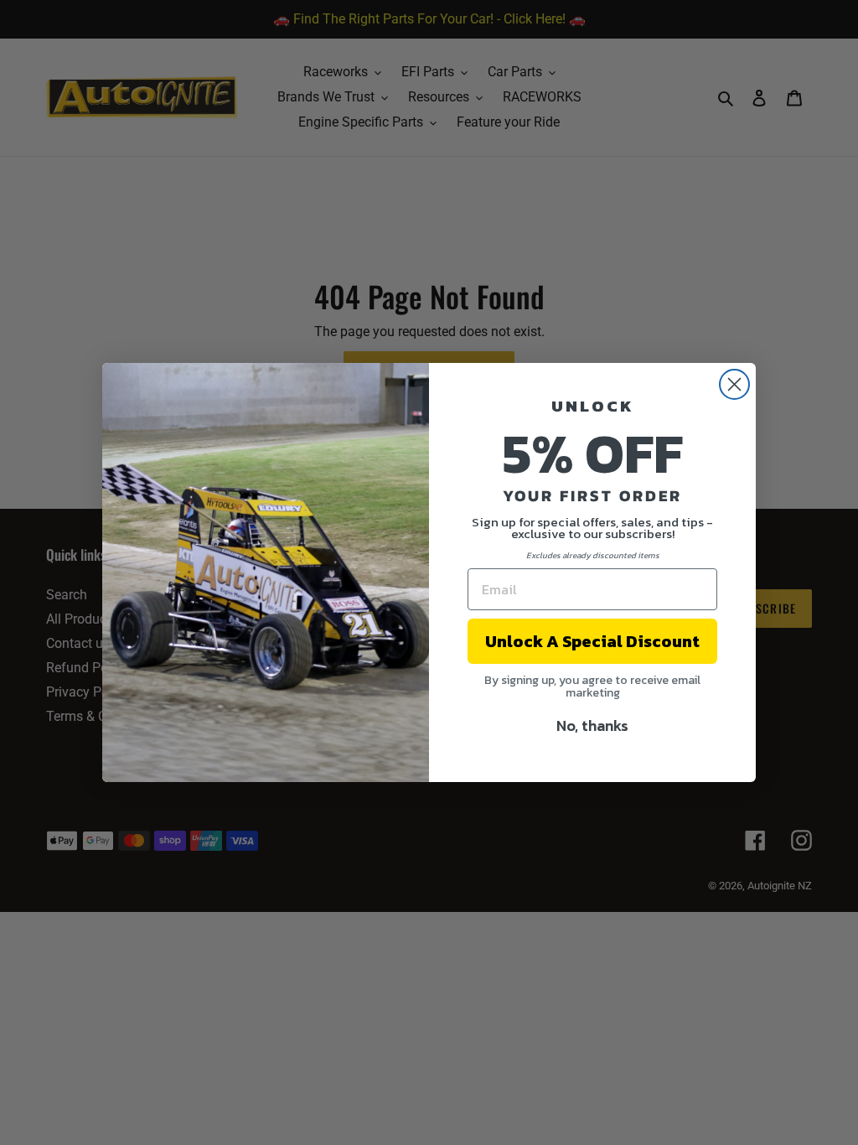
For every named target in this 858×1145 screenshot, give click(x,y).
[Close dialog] (734, 384)
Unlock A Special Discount (592, 641)
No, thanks (592, 725)
